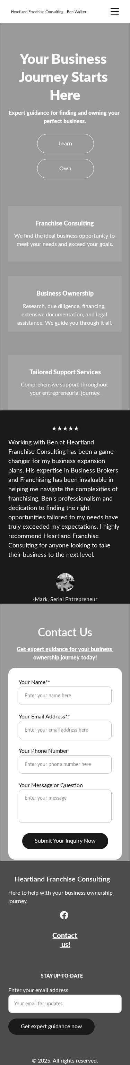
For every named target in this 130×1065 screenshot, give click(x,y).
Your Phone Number (43, 751)
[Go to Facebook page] (64, 915)
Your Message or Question (51, 785)
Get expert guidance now (51, 1026)
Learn (65, 143)
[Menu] (115, 11)
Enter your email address (38, 990)
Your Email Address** (44, 716)
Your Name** (34, 682)
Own (65, 168)
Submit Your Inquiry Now (65, 841)
